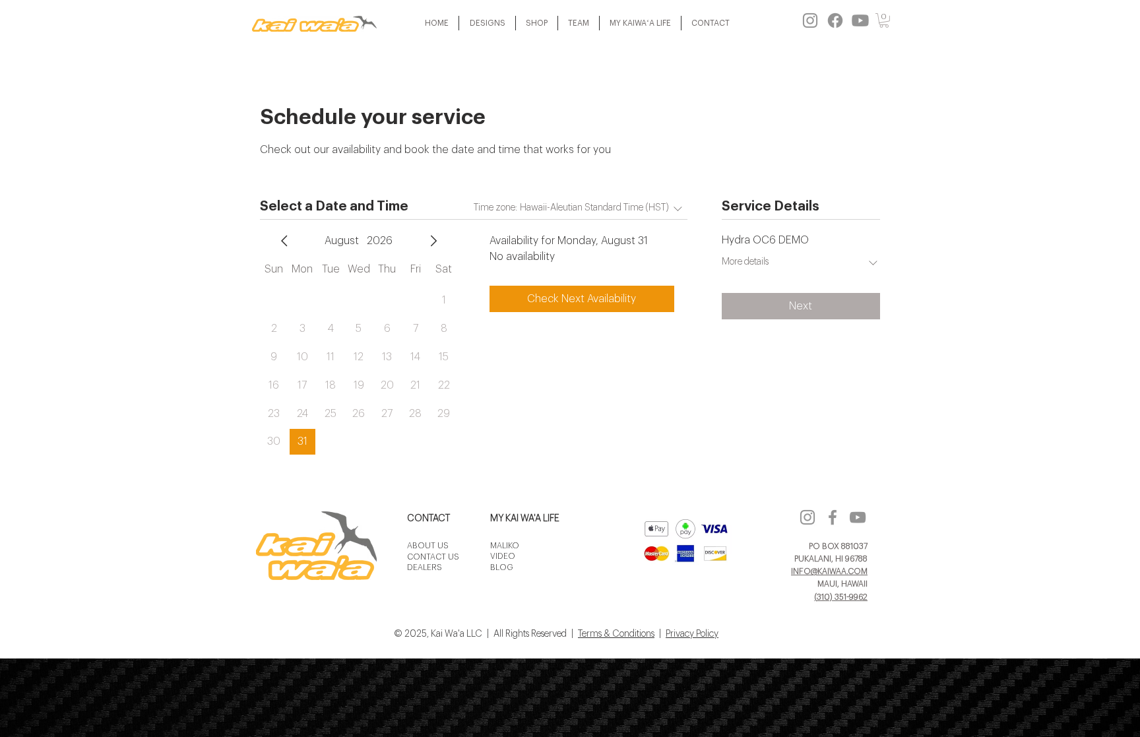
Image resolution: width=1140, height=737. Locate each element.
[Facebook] (835, 20)
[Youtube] (860, 20)
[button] (487, 23)
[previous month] (284, 241)
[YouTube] (858, 517)
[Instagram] (810, 20)
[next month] (433, 241)
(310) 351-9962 (841, 597)
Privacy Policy (692, 634)
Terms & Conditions (616, 634)
